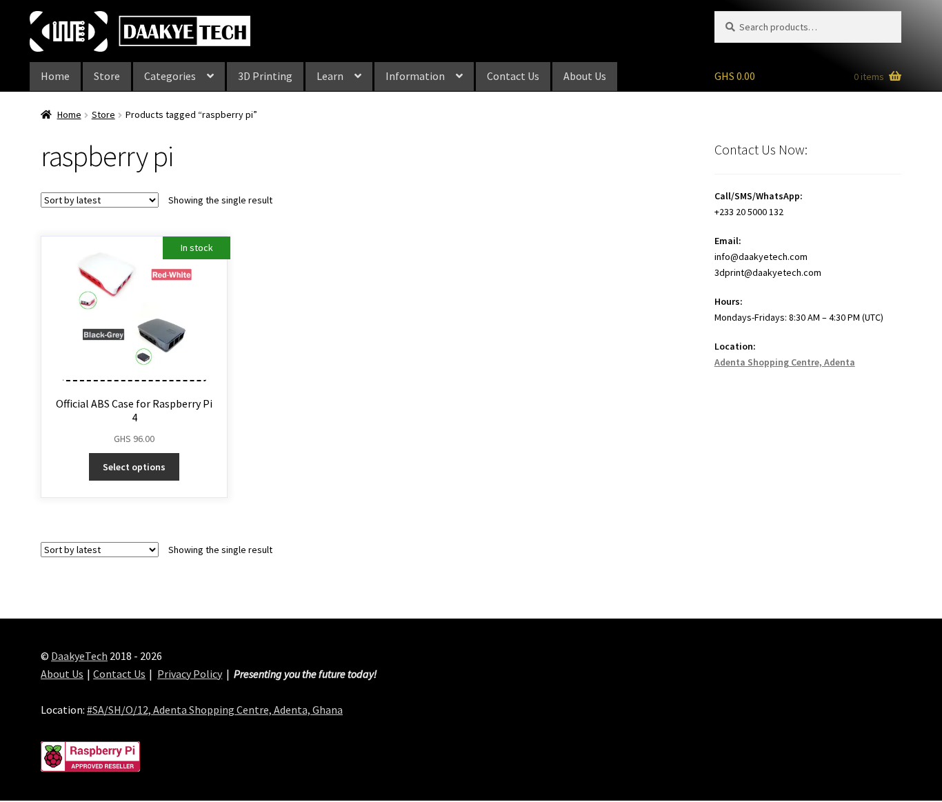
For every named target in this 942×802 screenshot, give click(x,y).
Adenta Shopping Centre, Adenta (784, 362)
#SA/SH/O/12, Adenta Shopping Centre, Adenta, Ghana (215, 709)
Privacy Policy (189, 674)
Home (55, 76)
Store (107, 76)
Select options (134, 467)
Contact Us (513, 76)
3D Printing (265, 76)
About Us (584, 76)
